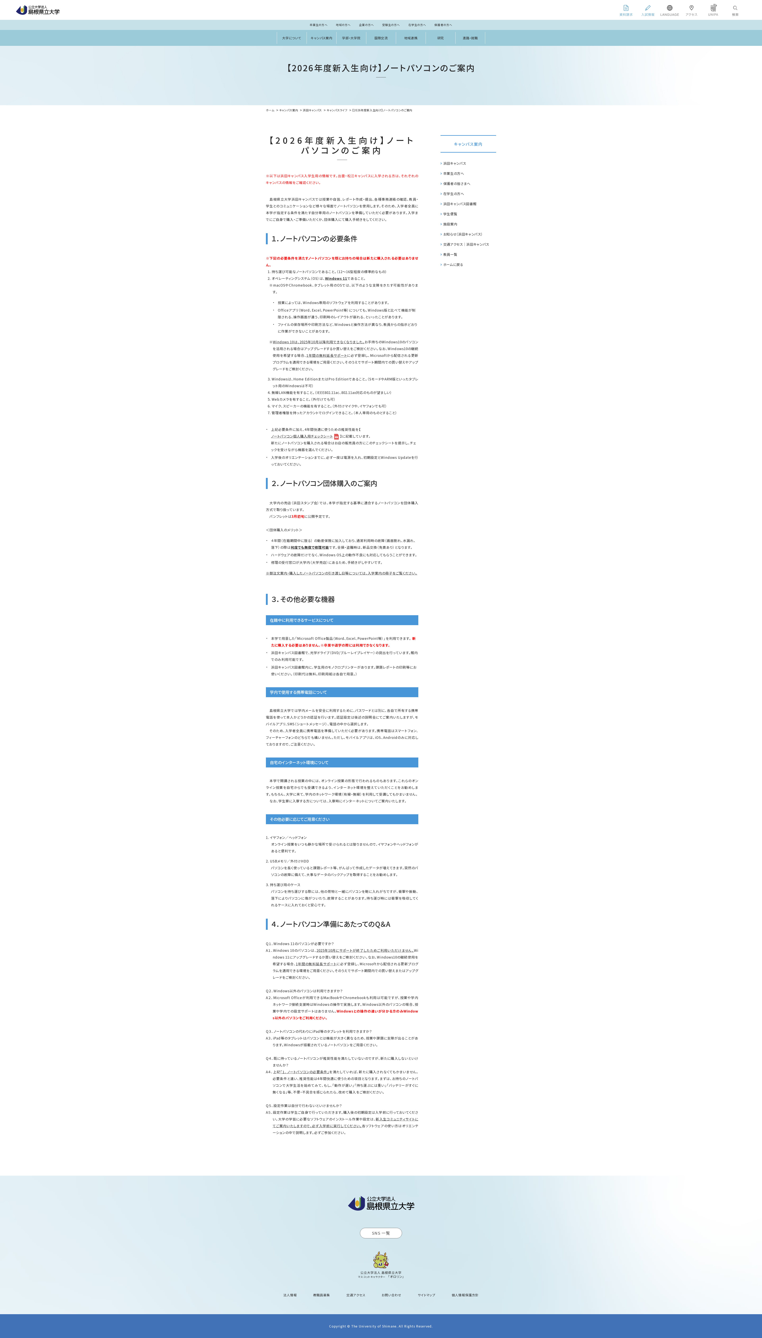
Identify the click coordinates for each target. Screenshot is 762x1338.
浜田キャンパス (454, 163)
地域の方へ (343, 25)
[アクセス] (691, 10)
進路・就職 (470, 38)
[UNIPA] (713, 10)
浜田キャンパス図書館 (460, 203)
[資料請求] (626, 10)
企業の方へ (366, 25)
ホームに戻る (453, 264)
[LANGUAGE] (670, 10)
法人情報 (290, 1295)
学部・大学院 (351, 38)
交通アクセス (355, 1295)
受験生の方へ (391, 25)
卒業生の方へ (319, 25)
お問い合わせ (391, 1295)
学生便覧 (450, 213)
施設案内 (450, 223)
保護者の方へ (443, 25)
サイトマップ (426, 1295)
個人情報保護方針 (465, 1295)
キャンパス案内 (322, 38)
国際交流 (381, 38)
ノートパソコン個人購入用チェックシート (302, 436)
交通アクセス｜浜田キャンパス (466, 244)
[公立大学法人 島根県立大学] (38, 10)
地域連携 (411, 38)
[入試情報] (648, 10)
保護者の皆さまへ (456, 183)
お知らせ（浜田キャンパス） (463, 234)
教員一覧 (450, 254)
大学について (292, 38)
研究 (440, 38)
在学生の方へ (417, 25)
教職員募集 (321, 1295)
